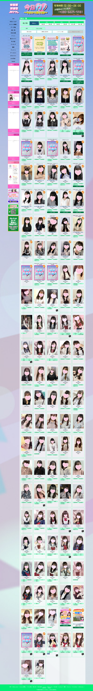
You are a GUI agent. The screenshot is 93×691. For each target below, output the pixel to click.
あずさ (78, 647)
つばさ (65, 647)
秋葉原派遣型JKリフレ (13, 87)
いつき (26, 381)
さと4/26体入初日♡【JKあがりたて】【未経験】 (82, 232)
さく (78, 355)
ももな (39, 451)
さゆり (39, 329)
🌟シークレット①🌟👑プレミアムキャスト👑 (81, 51)
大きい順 (80, 24)
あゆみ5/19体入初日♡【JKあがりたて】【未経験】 (30, 206)
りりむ (52, 451)
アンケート (13, 50)
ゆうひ (78, 451)
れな (39, 381)
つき (65, 355)
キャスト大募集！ (13, 24)
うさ (78, 280)
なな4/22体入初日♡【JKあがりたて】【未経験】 (43, 280)
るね (78, 381)
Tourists (13, 61)
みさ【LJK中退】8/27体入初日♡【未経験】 (42, 75)
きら (65, 550)
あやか (78, 499)
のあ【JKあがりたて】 (27, 180)
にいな (39, 623)
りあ (39, 550)
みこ (65, 126)
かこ (27, 405)
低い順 (43, 24)
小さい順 (73, 24)
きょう (52, 623)
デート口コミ (13, 52)
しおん (26, 647)
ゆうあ (39, 475)
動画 (13, 47)
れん (39, 524)
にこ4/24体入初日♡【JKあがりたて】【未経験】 (69, 206)
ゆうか (26, 232)
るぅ (52, 524)
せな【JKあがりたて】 (27, 126)
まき (78, 126)
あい (52, 550)
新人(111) (29, 31)
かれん (26, 524)
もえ (52, 647)
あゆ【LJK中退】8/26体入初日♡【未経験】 (81, 75)
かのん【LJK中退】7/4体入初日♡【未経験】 (68, 75)
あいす (26, 280)
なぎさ (26, 451)
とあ (27, 475)
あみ (65, 180)
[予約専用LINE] (13, 214)
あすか (39, 647)
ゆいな (65, 475)
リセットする (39, 28)
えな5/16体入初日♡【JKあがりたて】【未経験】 (82, 180)
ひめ (65, 304)
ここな (26, 623)
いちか (65, 524)
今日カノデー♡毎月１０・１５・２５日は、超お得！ (31, 51)
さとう (65, 576)
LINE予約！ (13, 58)
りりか (26, 355)
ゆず (65, 280)
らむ (65, 405)
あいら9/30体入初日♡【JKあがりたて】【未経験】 (56, 180)
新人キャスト (13, 38)
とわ (39, 600)
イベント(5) (60, 31)
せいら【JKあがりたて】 (39, 126)
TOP (13, 18)
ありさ (52, 304)
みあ (65, 329)
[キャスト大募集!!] (13, 203)
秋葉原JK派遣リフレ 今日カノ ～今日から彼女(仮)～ (47, 689)
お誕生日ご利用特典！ (65, 623)
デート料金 (13, 27)
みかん (39, 674)
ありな (26, 674)
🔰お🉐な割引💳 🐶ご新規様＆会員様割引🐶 (55, 51)
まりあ (39, 304)
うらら (65, 499)
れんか (26, 329)
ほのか (78, 475)
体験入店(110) (45, 31)
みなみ (78, 304)
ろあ (52, 405)
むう (65, 381)
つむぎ (52, 381)
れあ (27, 576)
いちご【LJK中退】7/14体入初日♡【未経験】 (55, 280)
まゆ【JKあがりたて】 (52, 126)
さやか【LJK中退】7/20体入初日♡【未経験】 (29, 75)
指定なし (34, 23)
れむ (78, 576)
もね (78, 550)
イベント (13, 35)
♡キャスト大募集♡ (65, 51)
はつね (78, 600)
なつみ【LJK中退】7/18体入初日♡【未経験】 (55, 75)
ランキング (13, 44)
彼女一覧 (13, 30)
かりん (65, 600)
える (52, 499)
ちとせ (26, 304)
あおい (78, 405)
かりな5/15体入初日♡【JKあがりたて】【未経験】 (82, 206)
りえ (52, 600)
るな (78, 524)
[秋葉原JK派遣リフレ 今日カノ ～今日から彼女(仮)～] (46, 9)
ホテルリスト (13, 55)
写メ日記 (13, 41)
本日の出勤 (13, 32)
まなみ (26, 600)
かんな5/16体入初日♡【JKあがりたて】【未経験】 (56, 103)
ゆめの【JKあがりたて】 (39, 180)
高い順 (50, 24)
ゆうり (39, 232)
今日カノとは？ (13, 21)
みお (39, 405)
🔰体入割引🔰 (39, 51)
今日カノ (14, 89)
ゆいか (78, 329)
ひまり (52, 355)
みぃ (39, 355)
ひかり (39, 499)
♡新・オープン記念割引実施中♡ (79, 623)
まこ (39, 576)
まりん (52, 475)
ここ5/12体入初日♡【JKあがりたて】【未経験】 (56, 206)
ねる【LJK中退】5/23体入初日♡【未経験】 (29, 103)
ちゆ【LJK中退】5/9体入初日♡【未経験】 (68, 103)
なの (52, 329)
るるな (26, 550)
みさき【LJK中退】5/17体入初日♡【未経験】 (42, 103)
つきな (65, 232)
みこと (26, 499)
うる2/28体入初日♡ (52, 232)
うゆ (65, 451)
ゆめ (52, 576)
